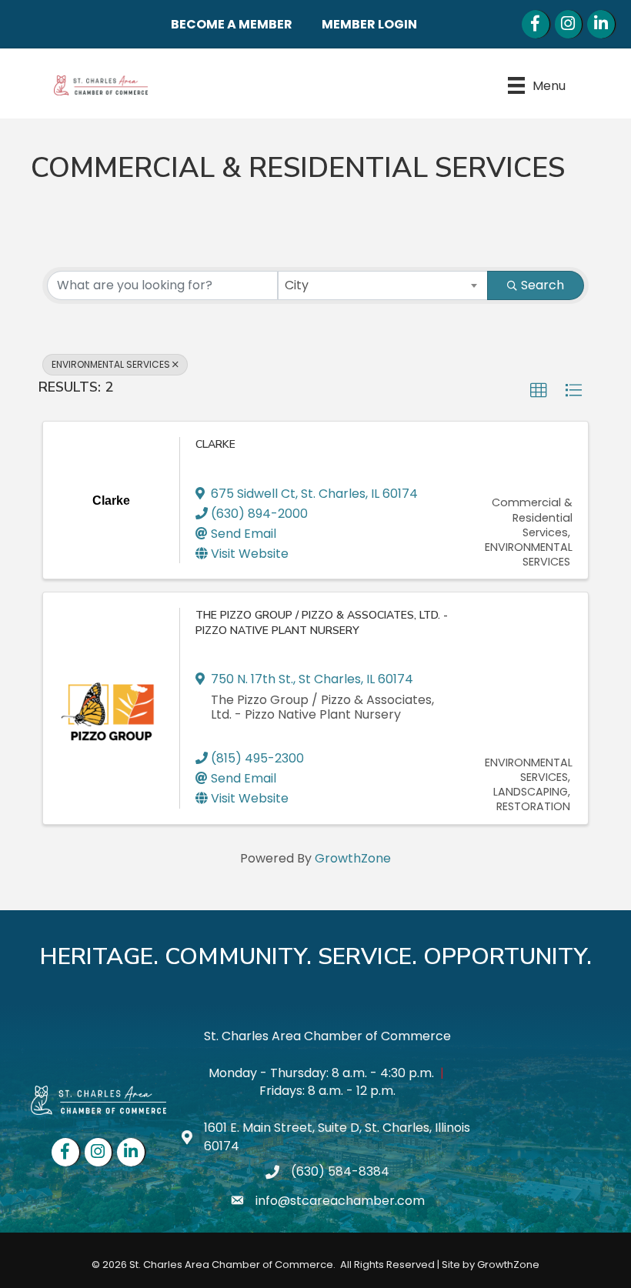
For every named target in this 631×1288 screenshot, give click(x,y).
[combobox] (383, 285)
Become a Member (231, 24)
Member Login (369, 24)
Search (542, 285)
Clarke (215, 444)
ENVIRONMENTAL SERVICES (111, 364)
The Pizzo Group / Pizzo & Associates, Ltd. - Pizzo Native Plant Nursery (321, 623)
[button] (538, 390)
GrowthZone (353, 858)
